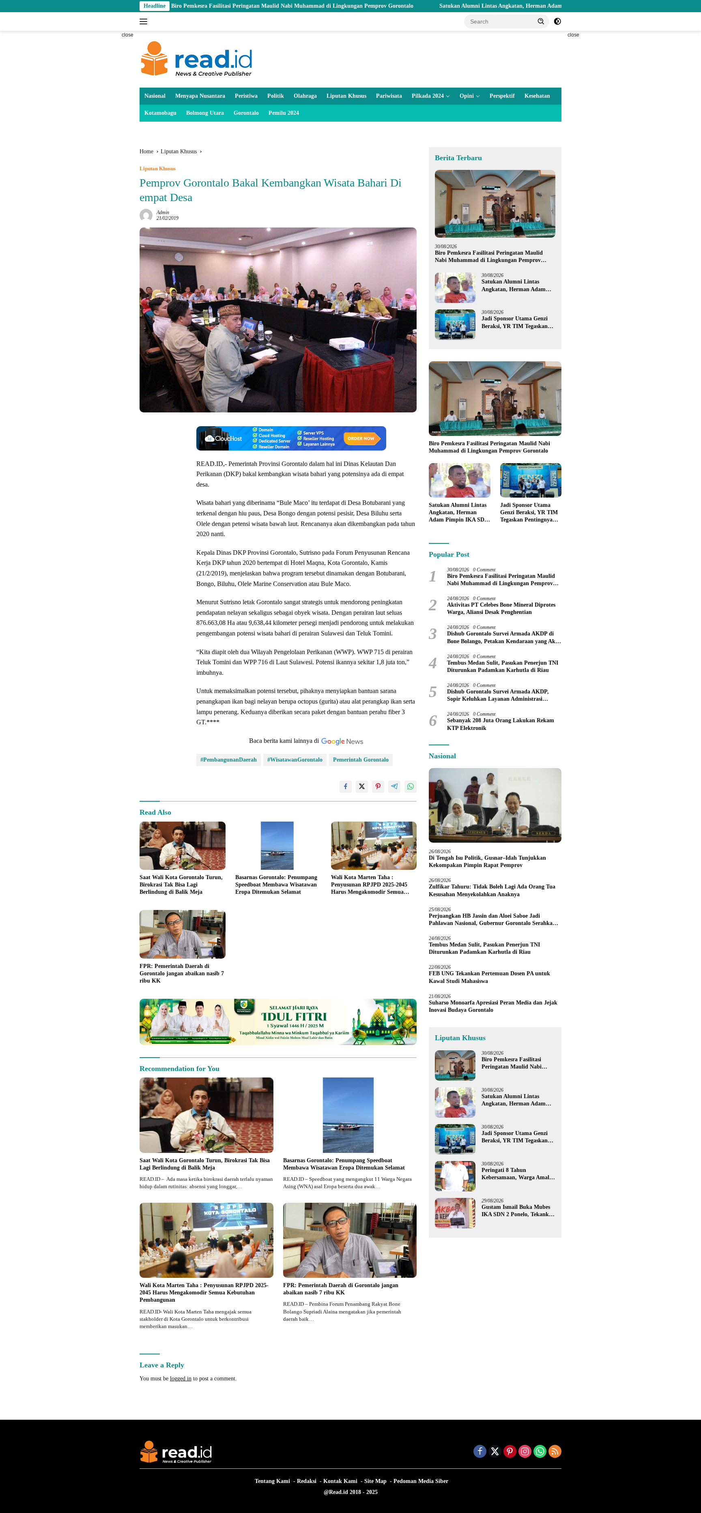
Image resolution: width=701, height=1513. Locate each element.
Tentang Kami (272, 1481)
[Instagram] (524, 1452)
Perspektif (502, 96)
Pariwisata (389, 96)
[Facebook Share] (346, 787)
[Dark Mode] (557, 21)
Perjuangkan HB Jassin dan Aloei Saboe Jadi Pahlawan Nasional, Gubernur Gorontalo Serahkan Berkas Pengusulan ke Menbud (492, 920)
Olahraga (305, 96)
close (127, 35)
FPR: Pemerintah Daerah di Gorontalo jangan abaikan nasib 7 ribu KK (182, 973)
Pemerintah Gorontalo (361, 760)
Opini (467, 96)
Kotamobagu (160, 113)
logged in (180, 1379)
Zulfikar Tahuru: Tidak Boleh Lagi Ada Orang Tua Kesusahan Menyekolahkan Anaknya (492, 890)
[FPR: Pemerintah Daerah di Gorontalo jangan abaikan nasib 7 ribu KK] (183, 934)
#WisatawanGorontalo (295, 760)
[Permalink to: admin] (146, 215)
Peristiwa (246, 96)
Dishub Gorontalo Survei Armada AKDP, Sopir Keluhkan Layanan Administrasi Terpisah (498, 696)
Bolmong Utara (205, 113)
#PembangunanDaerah (228, 760)
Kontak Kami (340, 1481)
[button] (541, 21)
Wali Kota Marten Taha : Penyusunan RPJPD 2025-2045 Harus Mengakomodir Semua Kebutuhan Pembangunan (369, 885)
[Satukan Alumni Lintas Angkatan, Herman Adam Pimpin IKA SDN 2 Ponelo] (455, 288)
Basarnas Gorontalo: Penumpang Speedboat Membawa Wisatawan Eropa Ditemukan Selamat (276, 884)
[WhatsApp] (539, 1452)
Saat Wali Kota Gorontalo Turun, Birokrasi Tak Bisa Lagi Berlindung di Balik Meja (181, 884)
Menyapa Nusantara (200, 96)
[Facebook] (479, 1452)
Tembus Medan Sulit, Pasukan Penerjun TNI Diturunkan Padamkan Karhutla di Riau (502, 666)
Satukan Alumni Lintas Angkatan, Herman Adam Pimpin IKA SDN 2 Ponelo (454, 6)
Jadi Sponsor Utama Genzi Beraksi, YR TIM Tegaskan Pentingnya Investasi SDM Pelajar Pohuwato (515, 322)
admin (163, 212)
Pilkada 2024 (428, 96)
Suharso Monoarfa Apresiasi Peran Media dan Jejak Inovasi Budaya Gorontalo (493, 1006)
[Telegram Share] (394, 787)
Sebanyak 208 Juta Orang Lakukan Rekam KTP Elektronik (500, 724)
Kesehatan (537, 96)
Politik (275, 96)
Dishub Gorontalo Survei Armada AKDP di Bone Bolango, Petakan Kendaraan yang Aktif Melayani (504, 638)
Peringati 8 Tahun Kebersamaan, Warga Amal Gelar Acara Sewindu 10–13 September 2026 (516, 1174)
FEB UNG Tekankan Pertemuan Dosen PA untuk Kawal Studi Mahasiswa (489, 977)
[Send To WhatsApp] (410, 787)
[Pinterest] (509, 1452)
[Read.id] (197, 59)
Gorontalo (246, 113)
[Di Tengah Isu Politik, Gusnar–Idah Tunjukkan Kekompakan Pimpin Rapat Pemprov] (495, 805)
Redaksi (306, 1481)
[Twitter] (494, 1452)
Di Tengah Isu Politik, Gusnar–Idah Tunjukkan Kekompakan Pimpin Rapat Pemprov (487, 861)
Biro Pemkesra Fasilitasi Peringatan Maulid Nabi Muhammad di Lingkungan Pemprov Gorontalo (211, 6)
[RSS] (554, 1452)
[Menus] (145, 21)
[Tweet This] (362, 787)
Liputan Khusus (346, 96)
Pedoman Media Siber (421, 1481)
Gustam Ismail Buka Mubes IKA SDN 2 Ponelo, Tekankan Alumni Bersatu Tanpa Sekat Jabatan (518, 1211)
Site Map (375, 1481)
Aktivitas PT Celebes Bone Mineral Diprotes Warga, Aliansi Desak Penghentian (501, 608)
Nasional (155, 96)
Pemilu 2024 (284, 113)
